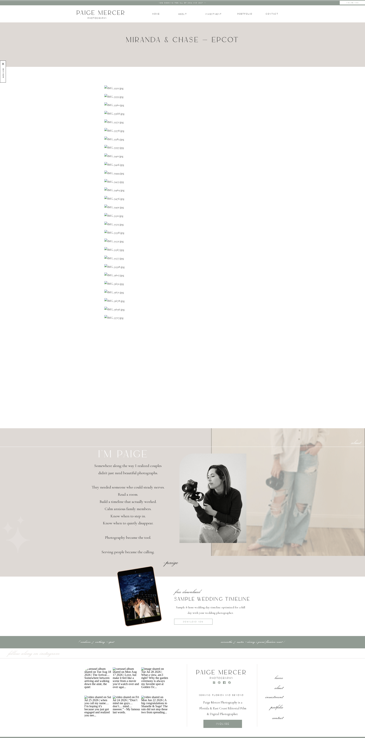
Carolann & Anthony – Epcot (97, 641)
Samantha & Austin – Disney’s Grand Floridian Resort (251, 641)
